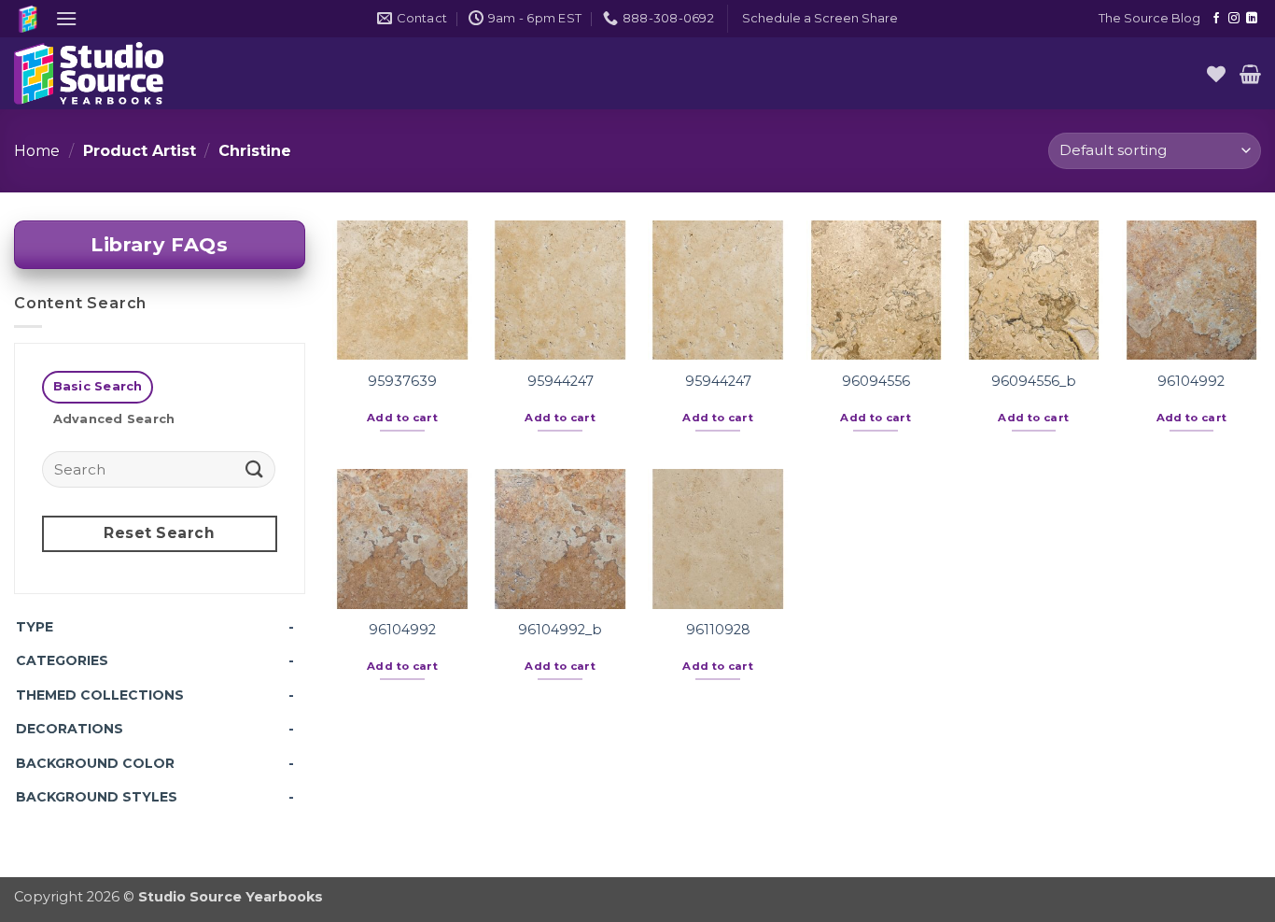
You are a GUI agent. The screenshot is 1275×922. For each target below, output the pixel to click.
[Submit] (254, 468)
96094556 (876, 381)
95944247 (560, 381)
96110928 (718, 629)
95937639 (402, 381)
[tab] (97, 387)
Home (37, 151)
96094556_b (1033, 381)
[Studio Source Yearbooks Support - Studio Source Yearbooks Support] (107, 73)
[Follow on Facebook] (1216, 18)
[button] (66, 18)
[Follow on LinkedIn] (1251, 18)
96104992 (1191, 381)
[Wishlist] (1216, 73)
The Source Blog (1149, 18)
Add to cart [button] (402, 417)
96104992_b (560, 629)
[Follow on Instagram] (1234, 18)
